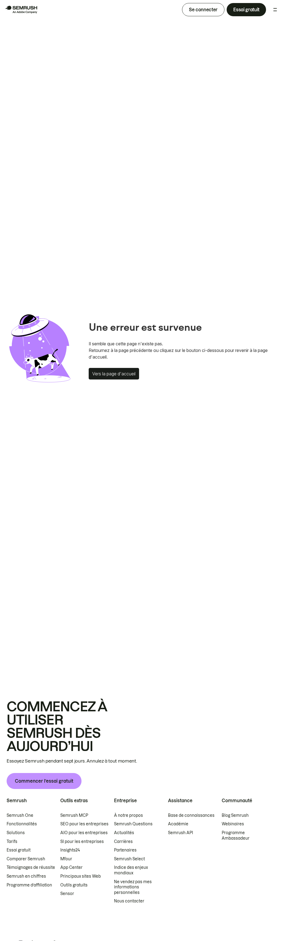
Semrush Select (129, 859)
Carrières (123, 841)
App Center (71, 867)
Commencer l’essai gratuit (44, 781)
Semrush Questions (133, 824)
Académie (178, 824)
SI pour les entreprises (82, 841)
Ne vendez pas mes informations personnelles (133, 887)
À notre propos (128, 815)
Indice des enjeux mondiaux (131, 870)
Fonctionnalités (22, 824)
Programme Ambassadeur (236, 835)
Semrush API (180, 833)
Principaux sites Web (80, 876)
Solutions (16, 833)
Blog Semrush (235, 815)
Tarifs (12, 841)
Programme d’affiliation (29, 885)
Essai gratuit (246, 9)
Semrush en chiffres (26, 876)
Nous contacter (129, 901)
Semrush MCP (74, 815)
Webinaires (233, 824)
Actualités (124, 833)
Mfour (66, 859)
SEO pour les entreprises (84, 824)
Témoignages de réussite (31, 867)
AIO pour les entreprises (84, 833)
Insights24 (70, 850)
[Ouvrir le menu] (275, 9)
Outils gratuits (74, 885)
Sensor (67, 893)
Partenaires (125, 850)
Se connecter (203, 9)
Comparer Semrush (26, 859)
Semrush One (20, 815)
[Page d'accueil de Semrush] (20, 9)
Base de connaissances (191, 815)
